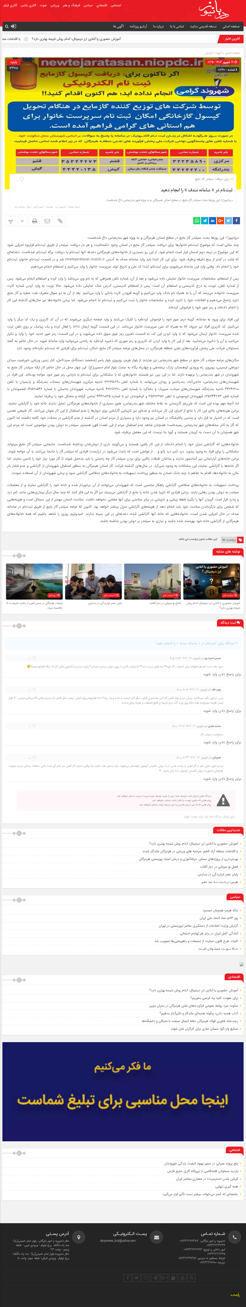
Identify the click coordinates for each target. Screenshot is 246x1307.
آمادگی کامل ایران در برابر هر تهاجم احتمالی (209, 933)
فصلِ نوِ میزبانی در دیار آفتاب (165, 603)
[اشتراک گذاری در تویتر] (228, 220)
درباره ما (158, 26)
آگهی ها (118, 26)
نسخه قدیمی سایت (203, 26)
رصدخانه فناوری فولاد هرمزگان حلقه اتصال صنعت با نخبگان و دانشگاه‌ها (190, 1021)
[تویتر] (137, 1278)
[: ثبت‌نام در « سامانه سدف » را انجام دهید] (47, 220)
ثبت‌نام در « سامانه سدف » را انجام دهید (197, 190)
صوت (43, 5)
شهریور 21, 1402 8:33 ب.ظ (192, 757)
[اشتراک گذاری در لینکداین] (212, 220)
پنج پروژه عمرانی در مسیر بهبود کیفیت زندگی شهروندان (201, 1163)
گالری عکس (28, 5)
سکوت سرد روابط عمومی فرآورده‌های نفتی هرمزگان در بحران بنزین (193, 1005)
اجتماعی (116, 5)
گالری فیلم (10, 5)
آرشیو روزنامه (138, 26)
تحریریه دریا (60, 207)
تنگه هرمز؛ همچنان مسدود (220, 910)
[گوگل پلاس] (164, 1278)
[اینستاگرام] (146, 1278)
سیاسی (88, 5)
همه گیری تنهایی (226, 1186)
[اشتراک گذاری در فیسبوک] (236, 220)
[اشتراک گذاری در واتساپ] (196, 220)
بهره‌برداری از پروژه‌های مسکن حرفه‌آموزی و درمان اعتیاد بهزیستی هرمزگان (188, 859)
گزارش (209, 52)
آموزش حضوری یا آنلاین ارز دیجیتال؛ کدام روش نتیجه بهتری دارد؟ (117, 39)
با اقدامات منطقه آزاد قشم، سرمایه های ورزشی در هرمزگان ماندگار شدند (190, 851)
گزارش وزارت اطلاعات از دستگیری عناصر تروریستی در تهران (198, 925)
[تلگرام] (155, 1278)
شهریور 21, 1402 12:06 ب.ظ (188, 726)
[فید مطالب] (191, 1278)
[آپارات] (173, 1278)
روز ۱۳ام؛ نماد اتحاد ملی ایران (219, 918)
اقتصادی (101, 5)
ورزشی (54, 5)
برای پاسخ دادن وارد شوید (222, 674)
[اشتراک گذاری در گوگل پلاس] (220, 220)
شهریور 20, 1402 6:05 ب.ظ (192, 689)
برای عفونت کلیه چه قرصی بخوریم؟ (214, 998)
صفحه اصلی (231, 26)
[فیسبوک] (127, 1278)
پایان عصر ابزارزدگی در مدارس (105, 603)
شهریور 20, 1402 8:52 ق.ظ (185, 658)
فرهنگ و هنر (71, 5)
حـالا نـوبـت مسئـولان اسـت (218, 948)
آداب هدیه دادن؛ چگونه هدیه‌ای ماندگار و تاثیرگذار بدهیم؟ (199, 1013)
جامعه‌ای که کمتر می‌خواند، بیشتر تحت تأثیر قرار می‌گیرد (200, 1194)
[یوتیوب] (182, 1278)
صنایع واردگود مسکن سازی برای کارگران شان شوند (204, 1028)
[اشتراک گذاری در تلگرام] (204, 220)
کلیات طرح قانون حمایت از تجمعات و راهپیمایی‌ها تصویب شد (196, 941)
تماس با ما (177, 26)
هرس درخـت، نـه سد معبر (220, 882)
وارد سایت (196, 816)
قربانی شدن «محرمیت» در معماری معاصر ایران (207, 1178)
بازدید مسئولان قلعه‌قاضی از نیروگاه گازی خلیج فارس (202, 1171)
